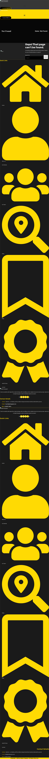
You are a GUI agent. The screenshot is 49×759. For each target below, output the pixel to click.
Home (37, 31)
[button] (25, 6)
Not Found (43, 31)
